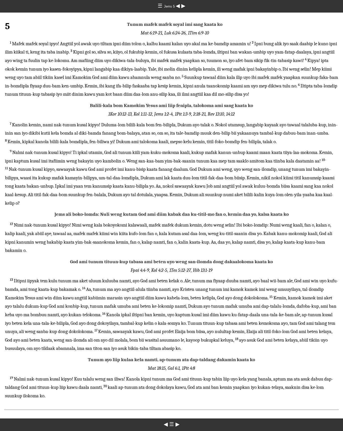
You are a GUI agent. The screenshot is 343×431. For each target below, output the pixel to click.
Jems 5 (170, 6)
